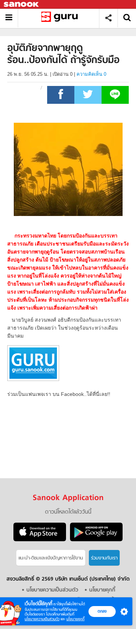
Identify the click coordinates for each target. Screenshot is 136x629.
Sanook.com (22, 4)
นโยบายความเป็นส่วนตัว (42, 619)
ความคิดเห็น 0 (91, 74)
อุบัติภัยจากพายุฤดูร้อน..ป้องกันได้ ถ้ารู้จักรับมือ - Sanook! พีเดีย (61, 18)
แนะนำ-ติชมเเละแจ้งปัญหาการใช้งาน (50, 558)
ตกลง (102, 611)
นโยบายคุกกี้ (75, 619)
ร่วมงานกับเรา (104, 558)
